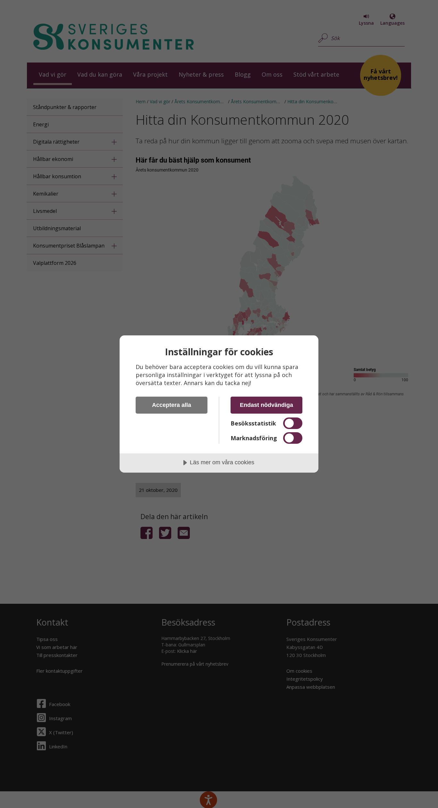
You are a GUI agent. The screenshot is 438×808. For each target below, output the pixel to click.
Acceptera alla (171, 405)
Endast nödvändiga (266, 405)
